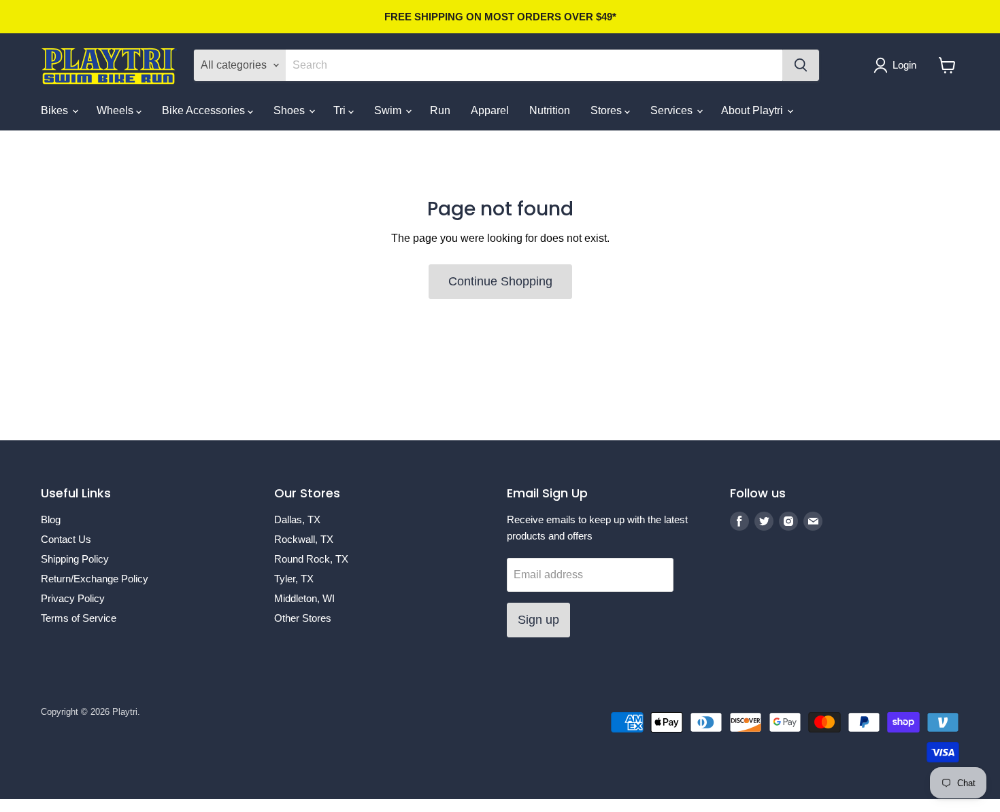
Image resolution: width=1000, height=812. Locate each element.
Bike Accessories (205, 110)
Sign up (538, 619)
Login (904, 65)
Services (672, 110)
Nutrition (549, 110)
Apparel (490, 110)
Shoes (290, 110)
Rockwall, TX (303, 539)
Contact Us (66, 539)
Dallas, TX (297, 519)
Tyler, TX (294, 578)
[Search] (800, 65)
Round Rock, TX (311, 559)
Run (440, 110)
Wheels (116, 110)
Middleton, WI (304, 598)
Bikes (56, 110)
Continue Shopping (500, 281)
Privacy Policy (73, 598)
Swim (389, 110)
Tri (340, 110)
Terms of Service (78, 618)
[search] (534, 65)
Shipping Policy (75, 559)
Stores (607, 110)
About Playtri (753, 110)
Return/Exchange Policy (94, 578)
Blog (51, 519)
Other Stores (302, 618)
